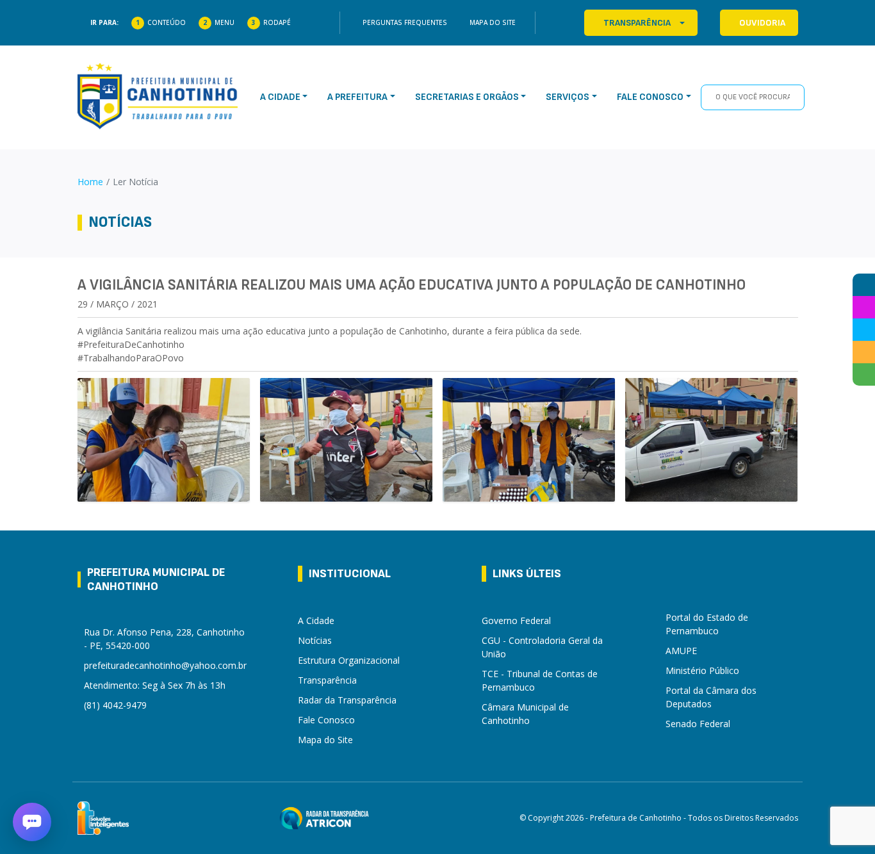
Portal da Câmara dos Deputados (711, 697)
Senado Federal (698, 724)
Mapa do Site (493, 22)
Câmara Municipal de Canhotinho (525, 714)
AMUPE (681, 651)
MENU (224, 22)
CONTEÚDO (166, 22)
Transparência (327, 680)
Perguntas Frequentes (405, 22)
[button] (32, 822)
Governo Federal (516, 620)
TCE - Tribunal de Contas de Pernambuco (540, 680)
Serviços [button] (567, 97)
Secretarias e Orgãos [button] (467, 97)
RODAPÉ (277, 22)
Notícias (315, 640)
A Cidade (316, 620)
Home (90, 182)
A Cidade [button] (280, 97)
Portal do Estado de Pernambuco (707, 624)
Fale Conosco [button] (650, 97)
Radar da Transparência (347, 700)
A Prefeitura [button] (357, 97)
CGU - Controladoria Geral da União (542, 647)
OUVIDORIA (762, 22)
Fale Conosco (326, 720)
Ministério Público (702, 670)
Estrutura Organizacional (349, 660)
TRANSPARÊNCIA (637, 22)
